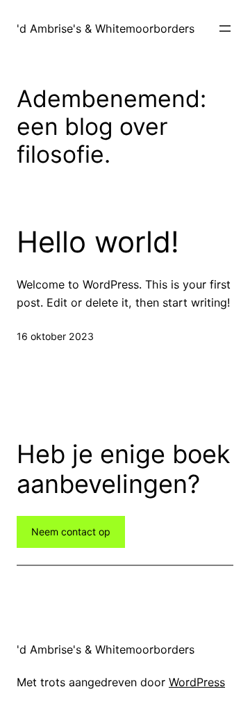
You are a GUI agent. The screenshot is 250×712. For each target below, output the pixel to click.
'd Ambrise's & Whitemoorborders (105, 28)
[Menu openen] (225, 28)
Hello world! (98, 242)
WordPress (197, 682)
